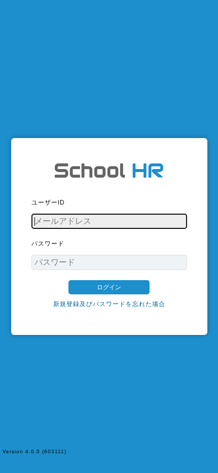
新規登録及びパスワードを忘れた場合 (109, 304)
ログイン (109, 287)
